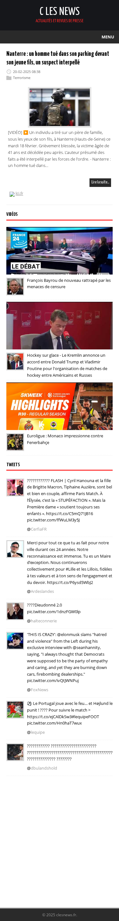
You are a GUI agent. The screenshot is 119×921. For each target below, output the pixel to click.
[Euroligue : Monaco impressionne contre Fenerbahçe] (15, 446)
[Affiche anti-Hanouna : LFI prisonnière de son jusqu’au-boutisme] (15, 616)
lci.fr (19, 193)
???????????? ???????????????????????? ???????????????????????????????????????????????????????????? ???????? (70, 752)
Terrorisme (21, 77)
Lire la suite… (100, 182)
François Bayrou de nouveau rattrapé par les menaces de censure (69, 283)
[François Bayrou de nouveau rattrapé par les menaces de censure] (15, 291)
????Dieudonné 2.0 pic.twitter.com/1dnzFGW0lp (54, 608)
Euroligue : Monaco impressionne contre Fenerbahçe (65, 439)
